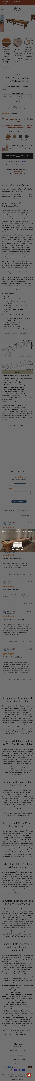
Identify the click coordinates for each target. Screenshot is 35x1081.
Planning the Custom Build (17, 549)
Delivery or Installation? (17, 542)
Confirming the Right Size (17, 547)
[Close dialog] (34, 529)
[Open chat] (29, 1075)
